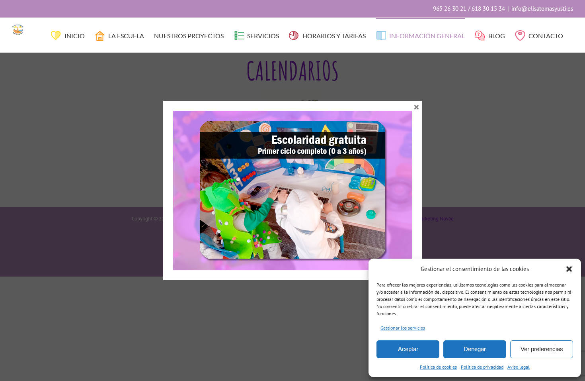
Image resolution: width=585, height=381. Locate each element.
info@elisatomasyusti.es (542, 8)
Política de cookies (438, 367)
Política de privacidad (482, 367)
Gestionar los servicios (402, 328)
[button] (569, 269)
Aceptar (408, 349)
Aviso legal (518, 367)
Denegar (475, 349)
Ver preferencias (542, 349)
